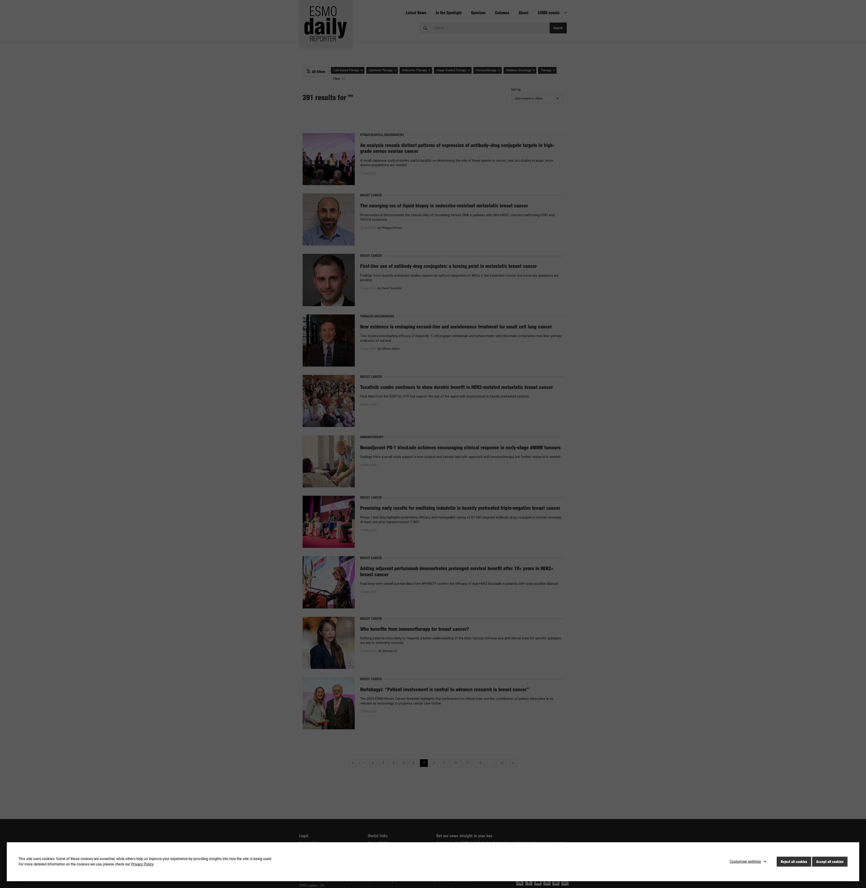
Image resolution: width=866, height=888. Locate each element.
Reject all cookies (794, 861)
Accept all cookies (829, 861)
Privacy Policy (142, 864)
